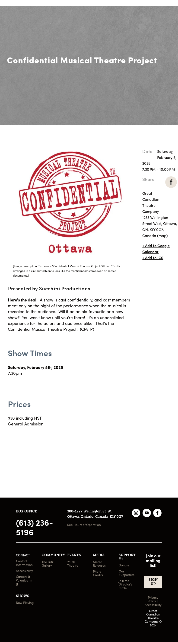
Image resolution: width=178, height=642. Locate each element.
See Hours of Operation (84, 524)
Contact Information (24, 563)
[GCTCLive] (147, 513)
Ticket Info (160, 13)
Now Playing (25, 602)
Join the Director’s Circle (126, 584)
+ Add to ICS (152, 257)
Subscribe (160, 22)
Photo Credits (98, 573)
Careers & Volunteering (24, 580)
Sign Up (153, 582)
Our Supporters (126, 573)
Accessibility (24, 570)
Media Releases (99, 564)
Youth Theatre (72, 564)
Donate (158, 31)
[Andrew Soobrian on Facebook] (157, 513)
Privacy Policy (153, 599)
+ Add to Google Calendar (156, 248)
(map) (162, 235)
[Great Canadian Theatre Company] (136, 513)
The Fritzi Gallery (48, 564)
